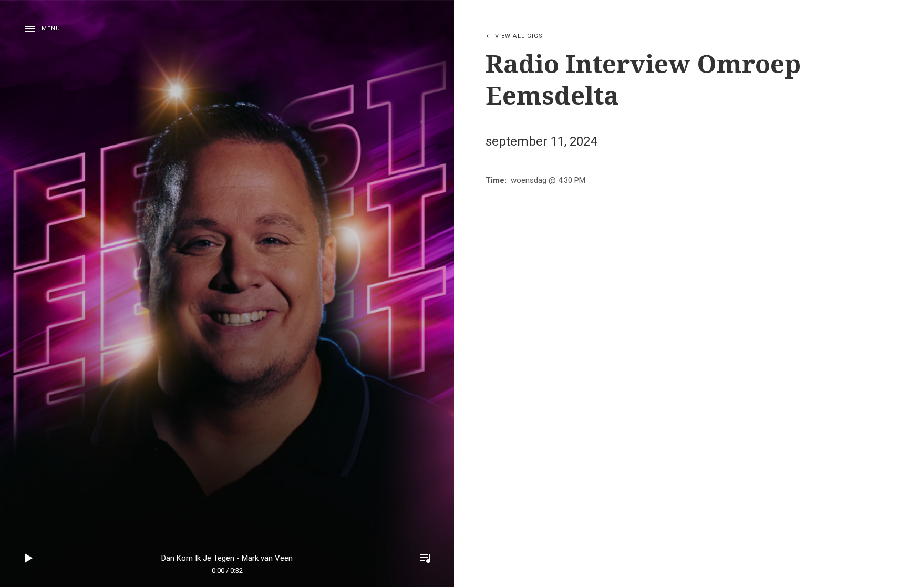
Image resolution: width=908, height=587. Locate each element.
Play (29, 558)
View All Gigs (519, 36)
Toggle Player (425, 558)
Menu (51, 28)
